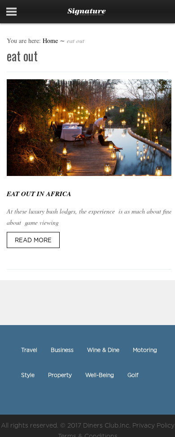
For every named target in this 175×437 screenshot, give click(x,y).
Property (60, 375)
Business (62, 350)
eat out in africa (39, 193)
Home (50, 40)
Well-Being (99, 375)
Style (28, 375)
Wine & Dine (103, 350)
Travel (29, 350)
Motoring (145, 350)
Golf (132, 375)
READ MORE (33, 240)
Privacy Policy (153, 425)
